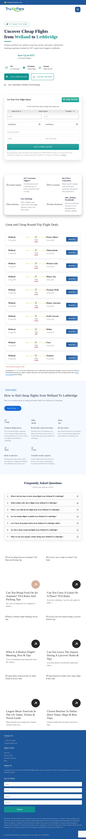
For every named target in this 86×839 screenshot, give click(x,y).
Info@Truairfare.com (14, 2)
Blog (5, 761)
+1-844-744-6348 (9, 740)
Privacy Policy (8, 755)
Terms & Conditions (10, 758)
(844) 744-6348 (71, 100)
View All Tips (13, 408)
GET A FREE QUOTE (18, 77)
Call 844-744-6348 (44, 77)
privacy (64, 155)
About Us (7, 753)
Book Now (72, 239)
